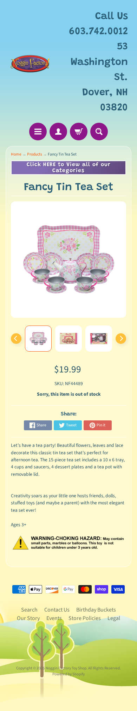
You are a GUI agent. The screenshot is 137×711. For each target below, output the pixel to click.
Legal (113, 618)
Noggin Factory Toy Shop (66, 668)
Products (34, 154)
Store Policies (84, 618)
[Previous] (16, 338)
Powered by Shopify (68, 674)
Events (54, 618)
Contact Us (57, 610)
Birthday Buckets (96, 610)
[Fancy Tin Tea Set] (38, 339)
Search (29, 610)
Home (16, 154)
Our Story (28, 618)
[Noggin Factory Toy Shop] (30, 62)
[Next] (121, 338)
